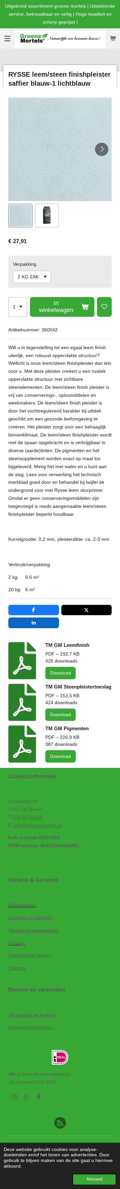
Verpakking (24, 264)
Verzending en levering (32, 1015)
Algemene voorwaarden (34, 930)
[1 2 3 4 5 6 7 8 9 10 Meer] (17, 307)
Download (60, 673)
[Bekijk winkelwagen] (112, 38)
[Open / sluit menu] (7, 38)
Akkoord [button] (94, 1179)
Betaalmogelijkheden (31, 1027)
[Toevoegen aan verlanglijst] (104, 307)
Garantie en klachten (30, 917)
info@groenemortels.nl (38, 825)
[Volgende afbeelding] (101, 149)
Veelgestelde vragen (30, 955)
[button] (20, 216)
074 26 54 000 (27, 817)
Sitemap (17, 968)
